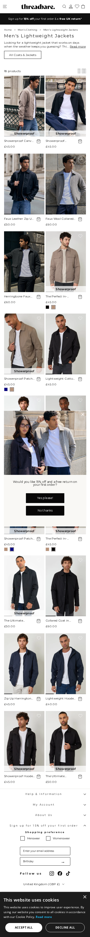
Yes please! (45, 498)
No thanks (45, 511)
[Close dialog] (82, 414)
